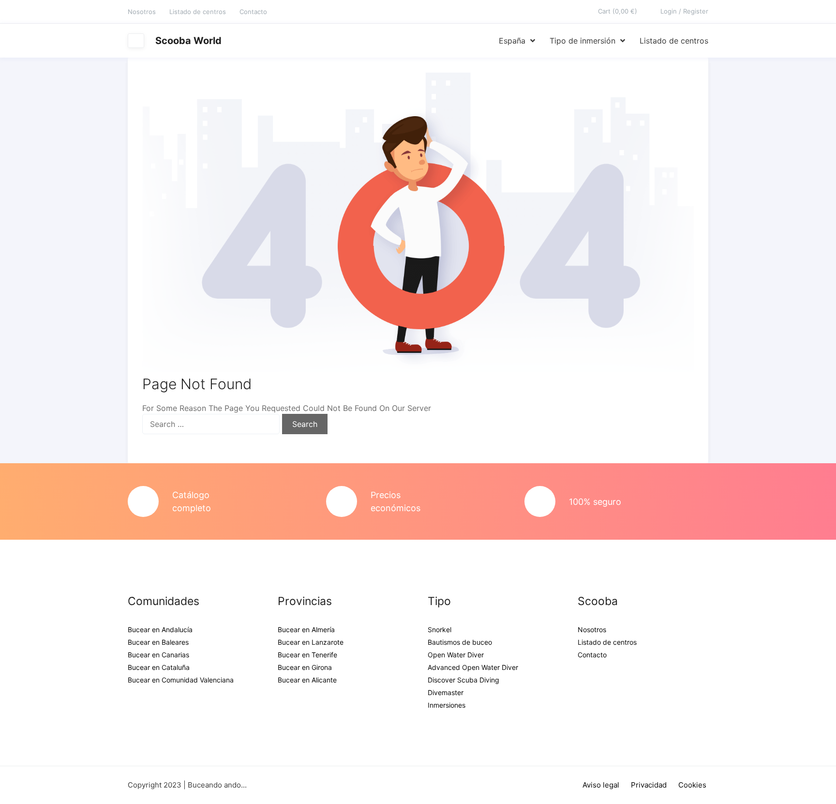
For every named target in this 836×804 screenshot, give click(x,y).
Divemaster (445, 692)
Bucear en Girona (305, 667)
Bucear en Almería (306, 629)
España (512, 41)
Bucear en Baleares (158, 642)
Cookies (692, 784)
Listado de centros (197, 11)
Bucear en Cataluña (159, 667)
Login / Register (684, 11)
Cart (617, 11)
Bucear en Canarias (158, 655)
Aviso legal (600, 784)
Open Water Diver (456, 655)
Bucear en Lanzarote (310, 642)
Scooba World (188, 40)
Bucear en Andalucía (160, 629)
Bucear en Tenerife (307, 655)
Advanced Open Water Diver (473, 667)
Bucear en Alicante (307, 680)
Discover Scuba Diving (463, 680)
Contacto (253, 11)
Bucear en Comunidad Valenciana (181, 680)
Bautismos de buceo (460, 642)
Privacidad (649, 784)
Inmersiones (446, 705)
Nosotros (142, 11)
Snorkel (439, 629)
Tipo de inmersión (582, 41)
